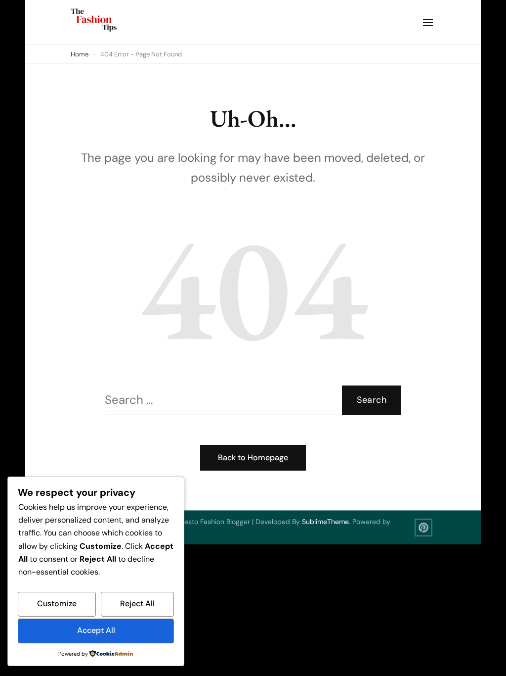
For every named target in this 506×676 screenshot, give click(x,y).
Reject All (137, 603)
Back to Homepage (253, 457)
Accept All (96, 630)
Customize (57, 603)
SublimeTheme (325, 521)
